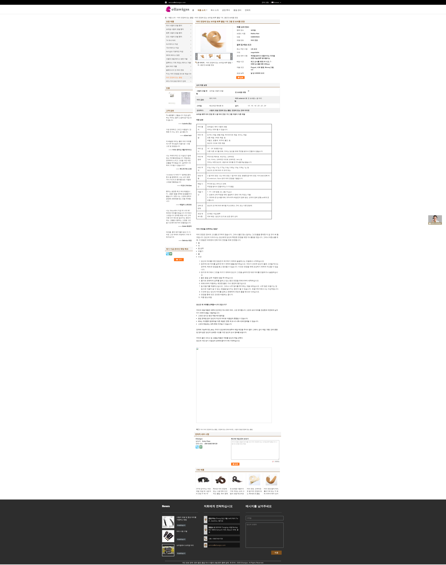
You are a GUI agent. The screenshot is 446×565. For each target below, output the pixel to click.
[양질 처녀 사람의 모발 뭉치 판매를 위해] (172, 98)
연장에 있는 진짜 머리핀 (225, 429)
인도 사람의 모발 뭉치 (174, 37)
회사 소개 (215, 10)
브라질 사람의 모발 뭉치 (175, 29)
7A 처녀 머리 (170, 40)
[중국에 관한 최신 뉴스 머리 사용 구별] (168, 536)
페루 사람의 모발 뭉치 (174, 33)
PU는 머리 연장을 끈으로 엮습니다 (178, 74)
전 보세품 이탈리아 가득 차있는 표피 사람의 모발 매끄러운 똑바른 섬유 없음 (237, 492)
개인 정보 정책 (187, 563)
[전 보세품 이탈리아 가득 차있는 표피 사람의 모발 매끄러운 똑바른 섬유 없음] (237, 479)
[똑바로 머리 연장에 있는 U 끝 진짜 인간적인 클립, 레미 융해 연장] (220, 479)
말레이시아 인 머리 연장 (175, 70)
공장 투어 (226, 10)
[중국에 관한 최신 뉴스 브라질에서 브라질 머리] (168, 550)
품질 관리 (237, 10)
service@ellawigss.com (177, 2)
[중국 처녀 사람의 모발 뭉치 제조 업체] (177, 9)
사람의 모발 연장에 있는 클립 (243, 429)
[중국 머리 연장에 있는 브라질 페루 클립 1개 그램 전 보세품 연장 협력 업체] (214, 39)
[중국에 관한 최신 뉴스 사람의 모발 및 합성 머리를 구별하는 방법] (168, 522)
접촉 (241, 77)
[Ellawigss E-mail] (200, 446)
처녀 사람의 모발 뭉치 (174, 25)
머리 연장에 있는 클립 (185, 18)
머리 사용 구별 (182, 531)
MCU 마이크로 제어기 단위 (176, 81)
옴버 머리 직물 (171, 66)
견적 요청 (265, 2)
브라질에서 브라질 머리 (185, 545)
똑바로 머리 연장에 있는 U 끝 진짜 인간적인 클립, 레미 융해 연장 (220, 492)
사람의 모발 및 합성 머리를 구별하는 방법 (186, 518)
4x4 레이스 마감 (172, 44)
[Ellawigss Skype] (197, 446)
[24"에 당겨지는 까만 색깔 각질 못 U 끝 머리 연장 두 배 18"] (203, 479)
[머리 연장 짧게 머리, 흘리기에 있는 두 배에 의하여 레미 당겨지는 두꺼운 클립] (271, 479)
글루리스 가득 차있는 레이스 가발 (178, 63)
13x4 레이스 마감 (172, 48)
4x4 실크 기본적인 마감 (174, 51)
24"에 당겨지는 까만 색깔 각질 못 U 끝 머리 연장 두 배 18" (203, 491)
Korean (276, 2)
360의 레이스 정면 (173, 55)
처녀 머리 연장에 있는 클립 (208, 429)
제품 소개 (201, 10)
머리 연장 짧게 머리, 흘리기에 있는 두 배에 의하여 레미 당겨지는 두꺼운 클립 (271, 492)
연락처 (247, 10)
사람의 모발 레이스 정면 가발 (176, 59)
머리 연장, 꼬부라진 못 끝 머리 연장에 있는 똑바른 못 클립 (254, 491)
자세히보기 (181, 525)
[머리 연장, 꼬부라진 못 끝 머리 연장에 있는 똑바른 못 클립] (254, 479)
